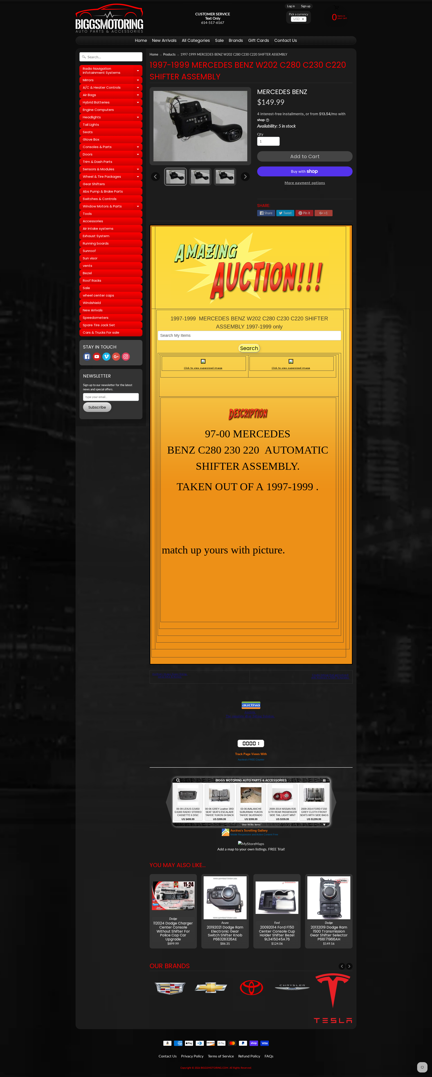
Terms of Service (221, 1056)
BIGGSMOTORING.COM (214, 1067)
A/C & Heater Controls (112, 88)
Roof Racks (92, 280)
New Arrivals (164, 40)
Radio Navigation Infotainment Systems (112, 70)
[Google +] (116, 357)
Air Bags (112, 95)
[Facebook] (87, 357)
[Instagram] (126, 357)
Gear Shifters (94, 184)
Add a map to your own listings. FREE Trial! (251, 849)
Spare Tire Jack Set (99, 325)
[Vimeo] (106, 357)
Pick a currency (298, 14)
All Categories (196, 40)
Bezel (87, 273)
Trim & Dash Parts (97, 161)
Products (169, 54)
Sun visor (90, 258)
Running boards (96, 243)
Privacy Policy (192, 1056)
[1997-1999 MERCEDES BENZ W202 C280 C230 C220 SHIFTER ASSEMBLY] (175, 177)
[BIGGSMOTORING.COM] (109, 18)
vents (87, 265)
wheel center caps (98, 295)
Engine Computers (98, 109)
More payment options (305, 182)
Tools (87, 213)
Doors (112, 155)
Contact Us (285, 40)
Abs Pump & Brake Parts (103, 191)
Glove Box (91, 139)
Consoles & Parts (112, 147)
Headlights (112, 118)
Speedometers (95, 317)
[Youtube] (97, 357)
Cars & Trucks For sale (101, 332)
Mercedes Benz (282, 91)
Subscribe (97, 407)
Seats (88, 132)
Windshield (92, 302)
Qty (260, 134)
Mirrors (112, 81)
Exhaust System (96, 236)
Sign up (305, 6)
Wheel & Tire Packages (112, 177)
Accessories (93, 221)
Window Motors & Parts (112, 207)
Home (141, 40)
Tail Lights (91, 124)
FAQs (269, 1056)
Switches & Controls (100, 198)
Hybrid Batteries (112, 103)
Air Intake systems (98, 228)
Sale (219, 40)
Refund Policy (249, 1056)
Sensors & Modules (112, 170)
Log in (291, 6)
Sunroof (89, 250)
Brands (236, 40)
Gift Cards (258, 40)
